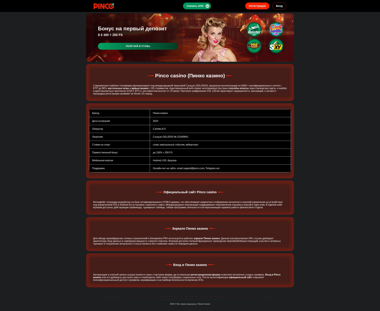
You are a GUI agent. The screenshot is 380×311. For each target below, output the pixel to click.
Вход (279, 5)
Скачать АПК (195, 5)
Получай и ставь (138, 46)
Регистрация (257, 5)
